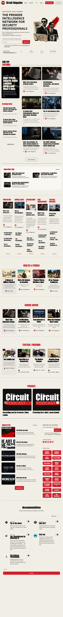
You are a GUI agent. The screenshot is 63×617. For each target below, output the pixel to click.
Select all (53, 516)
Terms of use (25, 45)
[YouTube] (53, 442)
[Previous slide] (5, 402)
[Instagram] (50, 442)
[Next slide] (57, 402)
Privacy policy (7, 46)
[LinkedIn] (46, 442)
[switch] (57, 516)
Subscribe (26, 42)
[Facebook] (48, 442)
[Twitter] (43, 442)
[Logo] (3, 3)
